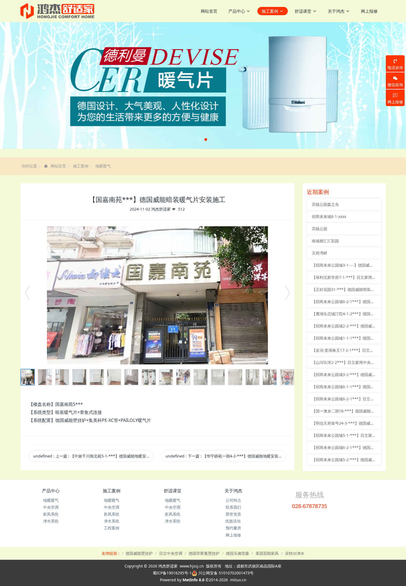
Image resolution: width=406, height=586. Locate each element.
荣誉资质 (233, 514)
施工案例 (80, 166)
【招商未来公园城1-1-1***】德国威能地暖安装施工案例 (344, 338)
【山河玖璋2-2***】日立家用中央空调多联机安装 (344, 362)
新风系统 (51, 514)
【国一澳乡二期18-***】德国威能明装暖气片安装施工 (344, 411)
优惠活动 (233, 521)
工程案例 (111, 527)
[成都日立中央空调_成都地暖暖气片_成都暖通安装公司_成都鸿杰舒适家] (57, 11)
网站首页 (209, 11)
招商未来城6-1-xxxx (329, 216)
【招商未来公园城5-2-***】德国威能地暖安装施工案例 (344, 459)
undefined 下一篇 (225, 456)
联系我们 (233, 507)
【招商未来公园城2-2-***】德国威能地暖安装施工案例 (344, 326)
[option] (157, 295)
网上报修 (233, 535)
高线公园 (319, 228)
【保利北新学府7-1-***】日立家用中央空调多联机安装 (344, 277)
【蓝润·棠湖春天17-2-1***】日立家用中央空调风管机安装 (344, 350)
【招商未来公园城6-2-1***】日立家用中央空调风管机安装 (344, 398)
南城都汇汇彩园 (325, 240)
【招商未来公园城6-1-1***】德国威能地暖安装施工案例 (344, 386)
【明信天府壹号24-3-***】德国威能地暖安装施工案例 (344, 423)
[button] (20, 85)
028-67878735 (309, 506)
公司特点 (233, 500)
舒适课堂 (172, 491)
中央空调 (51, 507)
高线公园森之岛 (325, 204)
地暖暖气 (103, 166)
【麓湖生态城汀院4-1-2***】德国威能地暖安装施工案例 (344, 313)
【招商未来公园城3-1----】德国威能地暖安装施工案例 (344, 265)
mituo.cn (238, 579)
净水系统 (51, 521)
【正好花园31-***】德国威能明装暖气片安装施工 (344, 289)
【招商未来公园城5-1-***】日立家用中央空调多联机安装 (344, 435)
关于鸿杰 (233, 491)
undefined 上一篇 (93, 456)
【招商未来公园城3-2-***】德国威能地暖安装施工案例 (344, 374)
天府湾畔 (319, 253)
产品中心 (51, 491)
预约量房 (233, 527)
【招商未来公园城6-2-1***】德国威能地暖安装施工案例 (344, 301)
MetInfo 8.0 (193, 579)
